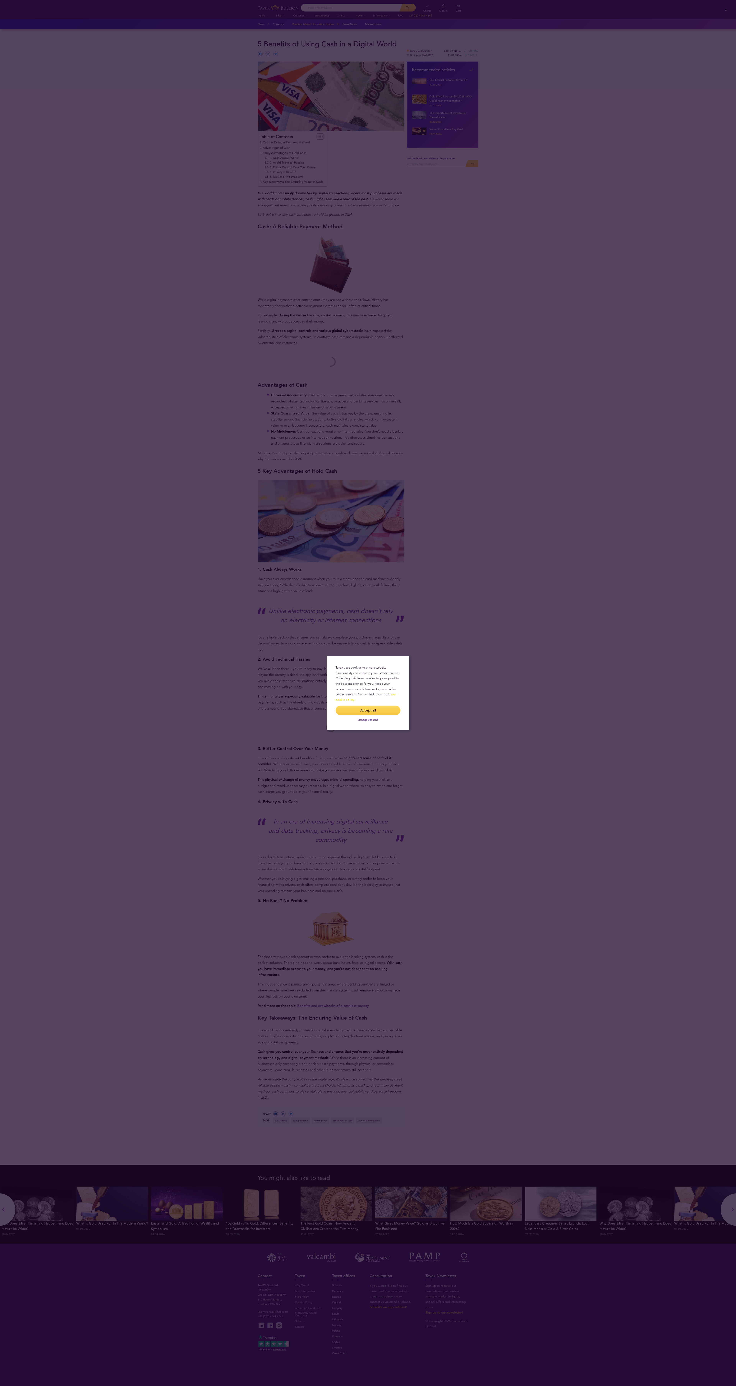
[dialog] (368, 693)
